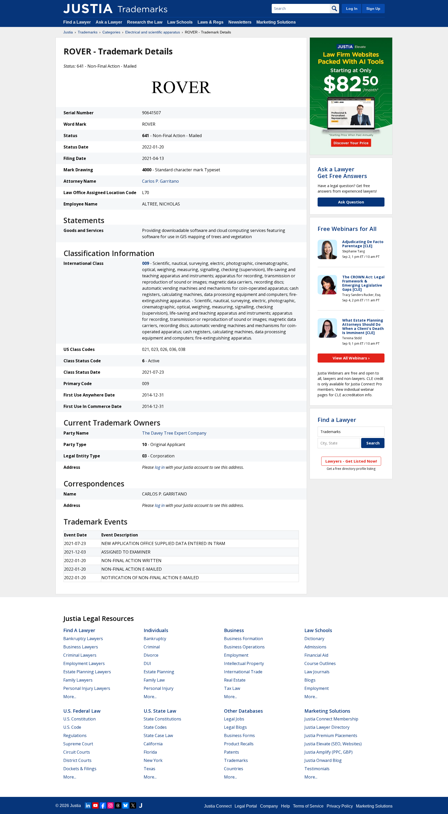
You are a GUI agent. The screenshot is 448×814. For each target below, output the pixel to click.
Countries (233, 768)
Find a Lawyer (77, 22)
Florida (150, 752)
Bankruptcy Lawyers (83, 638)
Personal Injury (158, 688)
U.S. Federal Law (82, 711)
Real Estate (235, 680)
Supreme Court (78, 744)
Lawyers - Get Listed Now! (351, 461)
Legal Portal (246, 806)
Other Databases (243, 711)
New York (153, 760)
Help (285, 806)
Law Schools (180, 22)
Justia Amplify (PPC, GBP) (328, 752)
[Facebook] (103, 805)
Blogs (310, 680)
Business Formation (243, 638)
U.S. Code (72, 727)
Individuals (156, 630)
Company (269, 806)
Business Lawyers (80, 647)
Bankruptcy (155, 638)
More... (69, 696)
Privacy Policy (340, 806)
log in (160, 467)
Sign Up (373, 8)
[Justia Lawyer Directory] (140, 805)
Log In (352, 8)
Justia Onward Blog (323, 760)
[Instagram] (110, 805)
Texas (149, 768)
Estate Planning (159, 672)
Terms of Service (308, 806)
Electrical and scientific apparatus (152, 32)
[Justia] (88, 8)
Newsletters (239, 22)
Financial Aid (316, 655)
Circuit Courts (76, 752)
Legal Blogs (235, 727)
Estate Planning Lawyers (87, 672)
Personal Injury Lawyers (86, 688)
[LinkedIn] (88, 805)
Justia (68, 32)
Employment (236, 655)
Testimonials (317, 768)
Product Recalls (239, 744)
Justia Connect (218, 806)
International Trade (243, 672)
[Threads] (118, 805)
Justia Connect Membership (331, 719)
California (153, 744)
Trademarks (87, 32)
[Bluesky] (125, 805)
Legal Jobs (234, 719)
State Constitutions (162, 719)
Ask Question (351, 201)
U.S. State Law (160, 711)
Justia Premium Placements (330, 735)
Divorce (151, 655)
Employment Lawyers (84, 663)
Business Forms (239, 735)
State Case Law (158, 735)
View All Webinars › (351, 357)
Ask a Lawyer (109, 22)
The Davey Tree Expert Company (174, 433)
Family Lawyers (78, 680)
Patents (231, 752)
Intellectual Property (244, 663)
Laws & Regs (210, 22)
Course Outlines (320, 663)
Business (234, 630)
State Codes (155, 727)
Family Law (154, 680)
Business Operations (244, 647)
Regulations (75, 735)
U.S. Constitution (79, 719)
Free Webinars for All (347, 228)
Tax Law (232, 688)
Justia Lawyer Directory (326, 727)
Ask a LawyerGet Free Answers (342, 172)
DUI (147, 663)
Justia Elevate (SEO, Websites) (333, 744)
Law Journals (317, 672)
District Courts (77, 760)
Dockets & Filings (79, 768)
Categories (111, 32)
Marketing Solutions (276, 22)
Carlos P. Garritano (160, 181)
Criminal (152, 647)
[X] (133, 805)
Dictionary (314, 638)
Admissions (315, 647)
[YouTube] (95, 805)
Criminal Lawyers (79, 655)
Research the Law (144, 22)
